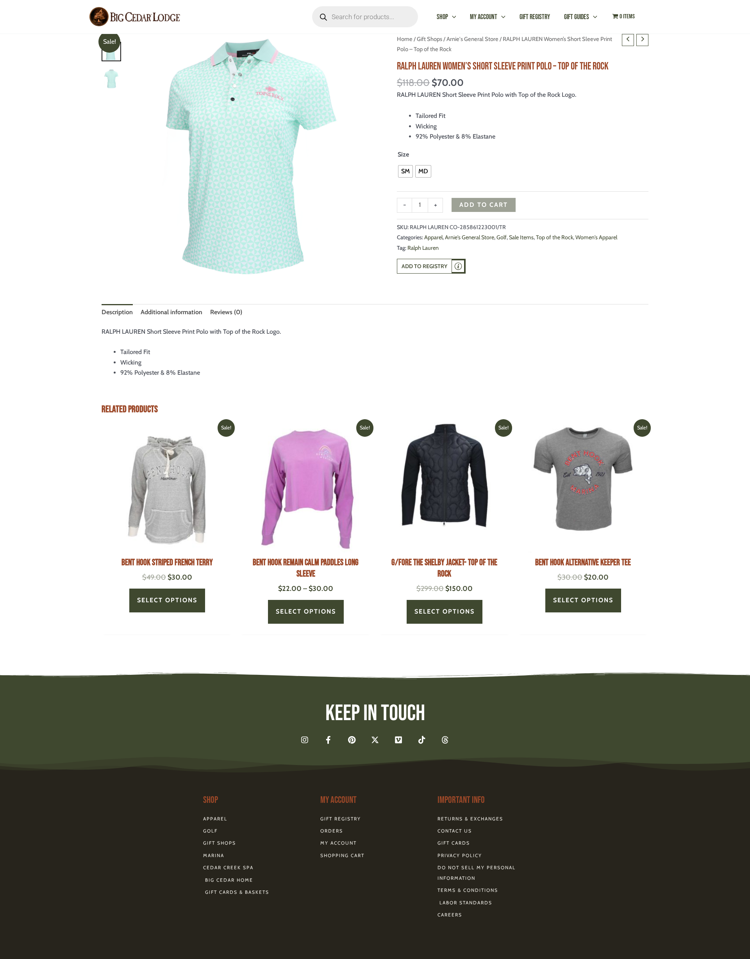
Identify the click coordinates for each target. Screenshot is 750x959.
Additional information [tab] (171, 312)
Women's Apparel (596, 237)
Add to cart (483, 204)
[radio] (405, 171)
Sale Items (521, 237)
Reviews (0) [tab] (226, 312)
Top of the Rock (554, 237)
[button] (452, 17)
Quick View (167, 545)
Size (403, 154)
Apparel (433, 237)
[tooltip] (458, 266)
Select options (167, 600)
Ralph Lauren (423, 247)
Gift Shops (429, 39)
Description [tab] (117, 312)
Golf (501, 237)
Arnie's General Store (472, 39)
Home (404, 39)
